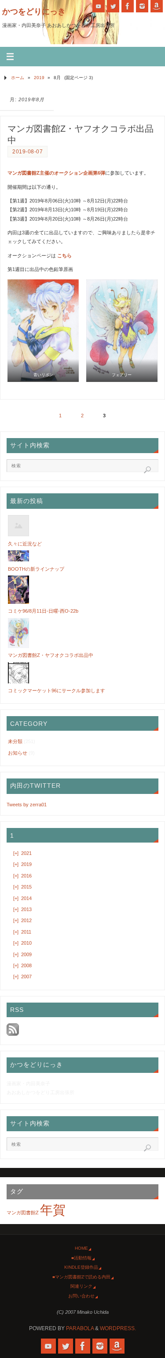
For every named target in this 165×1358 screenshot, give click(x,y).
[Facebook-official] (127, 6)
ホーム (17, 77)
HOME (81, 1248)
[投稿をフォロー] (13, 1034)
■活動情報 (81, 1257)
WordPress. (118, 1328)
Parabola (80, 1328)
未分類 (15, 741)
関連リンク (81, 1286)
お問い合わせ (81, 1295)
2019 (39, 77)
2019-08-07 (27, 152)
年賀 (53, 1209)
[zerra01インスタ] (142, 6)
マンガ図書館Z (23, 1212)
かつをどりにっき (34, 11)
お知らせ (17, 752)
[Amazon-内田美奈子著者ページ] (156, 6)
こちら (64, 255)
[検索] (147, 469)
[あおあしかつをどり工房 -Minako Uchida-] (98, 6)
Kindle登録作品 (81, 1267)
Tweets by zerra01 (27, 804)
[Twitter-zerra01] (113, 6)
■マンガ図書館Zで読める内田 (81, 1276)
